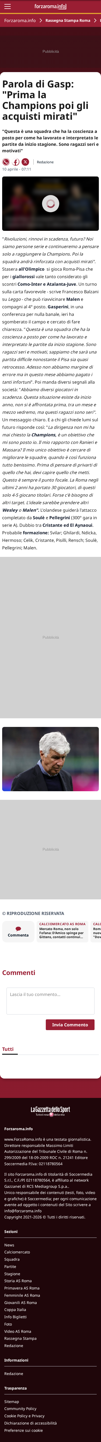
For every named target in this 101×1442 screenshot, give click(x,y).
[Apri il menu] (7, 6)
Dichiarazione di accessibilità (30, 1423)
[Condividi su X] (25, 162)
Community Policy (20, 1408)
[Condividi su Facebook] (15, 162)
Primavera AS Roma (22, 1288)
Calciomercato (17, 1251)
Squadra (12, 1259)
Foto (8, 1324)
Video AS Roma (17, 1331)
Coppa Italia (15, 1309)
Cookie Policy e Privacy (24, 1415)
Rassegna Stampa (20, 1338)
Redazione (13, 1345)
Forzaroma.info (20, 20)
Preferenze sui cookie (23, 1430)
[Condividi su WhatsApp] (6, 162)
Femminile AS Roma (22, 1295)
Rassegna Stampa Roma (68, 20)
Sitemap (11, 1401)
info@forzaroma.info (22, 1210)
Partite (10, 1266)
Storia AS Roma (18, 1280)
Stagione (12, 1273)
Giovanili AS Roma (20, 1302)
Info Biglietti (15, 1316)
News (9, 1244)
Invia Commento (70, 1025)
